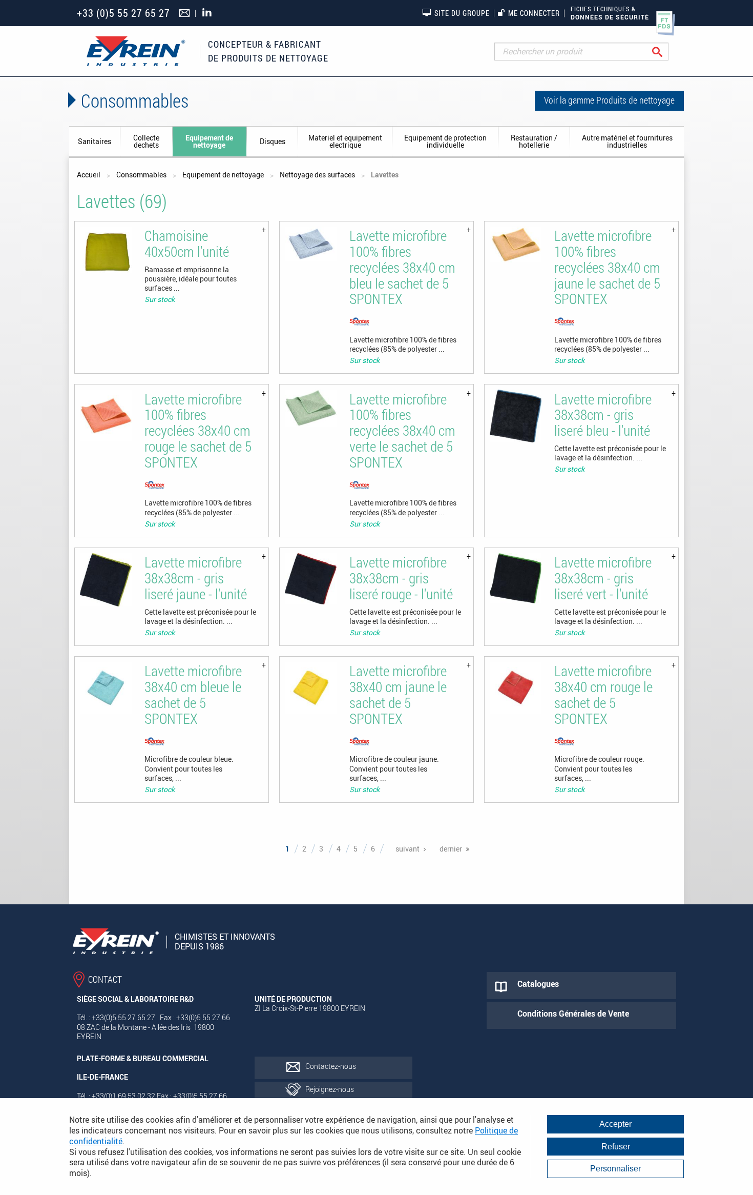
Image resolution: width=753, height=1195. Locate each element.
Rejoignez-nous (329, 1089)
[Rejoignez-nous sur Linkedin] (209, 13)
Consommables (141, 174)
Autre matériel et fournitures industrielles (627, 141)
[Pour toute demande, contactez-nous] (185, 14)
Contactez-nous (330, 1066)
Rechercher (665, 51)
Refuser (615, 1146)
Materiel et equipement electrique (345, 141)
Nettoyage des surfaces (317, 174)
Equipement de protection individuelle (445, 141)
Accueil (88, 174)
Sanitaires (94, 141)
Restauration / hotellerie (534, 141)
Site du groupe (462, 13)
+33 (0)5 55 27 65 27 (123, 13)
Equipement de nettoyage (209, 141)
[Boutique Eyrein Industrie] (136, 51)
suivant (407, 849)
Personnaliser (615, 1168)
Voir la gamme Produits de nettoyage (609, 100)
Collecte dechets (146, 141)
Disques (272, 141)
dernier (451, 849)
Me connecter (534, 13)
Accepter (615, 1124)
